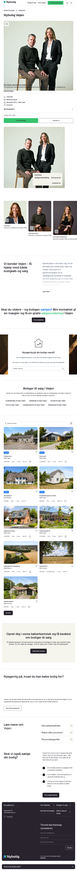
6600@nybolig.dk (11, 99)
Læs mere (43, 858)
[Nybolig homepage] (11, 856)
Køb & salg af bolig (61, 812)
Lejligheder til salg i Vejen (38, 401)
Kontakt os (56, 120)
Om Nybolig (45, 805)
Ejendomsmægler (9, 10)
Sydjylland (21, 10)
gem (37, 452)
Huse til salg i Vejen (12, 405)
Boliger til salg (62, 805)
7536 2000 (9, 97)
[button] (46, 291)
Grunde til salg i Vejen (57, 401)
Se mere (8, 613)
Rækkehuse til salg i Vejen (57, 405)
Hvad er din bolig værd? (12, 866)
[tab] (19, 448)
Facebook (9, 105)
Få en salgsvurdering (51, 795)
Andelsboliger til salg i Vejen (15, 401)
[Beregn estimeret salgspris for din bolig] (63, 368)
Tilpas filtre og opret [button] (38, 651)
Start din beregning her (13, 708)
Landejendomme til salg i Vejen (34, 405)
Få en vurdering (21, 120)
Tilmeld (69, 848)
